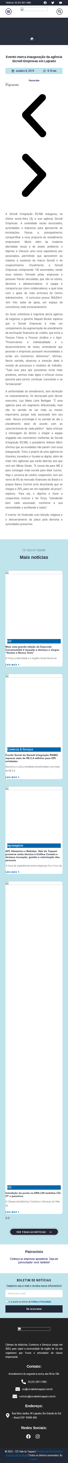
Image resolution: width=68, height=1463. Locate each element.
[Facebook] (45, 3)
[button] (8, 11)
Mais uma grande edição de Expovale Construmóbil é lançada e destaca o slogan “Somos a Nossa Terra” (32, 649)
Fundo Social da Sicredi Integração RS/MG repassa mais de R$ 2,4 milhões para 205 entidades (31, 758)
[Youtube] (61, 3)
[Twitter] (53, 3)
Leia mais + (12, 664)
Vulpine (34, 1459)
